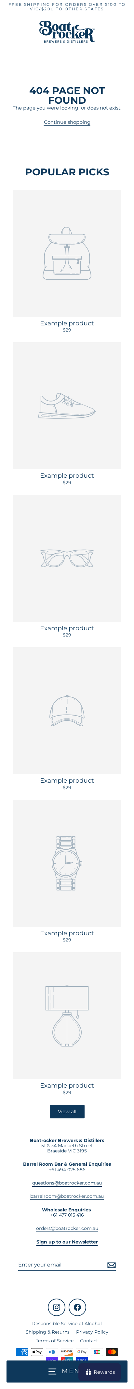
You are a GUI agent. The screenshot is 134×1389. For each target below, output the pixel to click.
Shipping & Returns (48, 1332)
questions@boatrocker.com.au (67, 1182)
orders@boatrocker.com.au (67, 1228)
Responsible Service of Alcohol (67, 1323)
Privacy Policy (92, 1332)
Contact (89, 1340)
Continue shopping (67, 122)
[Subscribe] (110, 1265)
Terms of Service (55, 1340)
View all (67, 1111)
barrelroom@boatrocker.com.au (67, 1196)
